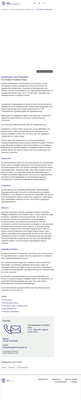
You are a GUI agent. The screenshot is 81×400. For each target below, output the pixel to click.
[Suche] (39, 3)
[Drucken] (15, 99)
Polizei (4, 367)
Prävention (12, 367)
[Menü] (34, 3)
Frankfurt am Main (22, 367)
